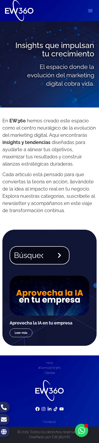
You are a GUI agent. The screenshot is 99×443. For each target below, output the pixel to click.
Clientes (49, 373)
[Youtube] (62, 409)
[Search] (60, 255)
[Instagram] (43, 409)
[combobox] (30, 255)
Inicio (49, 363)
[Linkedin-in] (49, 409)
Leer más (21, 333)
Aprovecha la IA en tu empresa (41, 322)
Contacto (49, 422)
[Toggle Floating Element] (81, 430)
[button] (90, 10)
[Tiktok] (56, 409)
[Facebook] (37, 409)
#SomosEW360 (49, 368)
